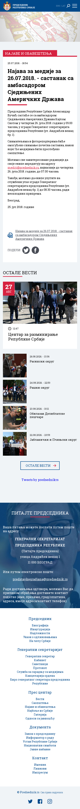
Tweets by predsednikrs (40, 480)
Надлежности (40, 633)
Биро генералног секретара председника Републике (40, 681)
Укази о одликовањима (40, 637)
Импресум (40, 772)
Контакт (40, 758)
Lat (63, 5)
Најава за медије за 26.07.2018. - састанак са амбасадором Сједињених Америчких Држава (43, 235)
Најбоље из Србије (40, 710)
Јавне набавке (40, 749)
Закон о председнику (40, 734)
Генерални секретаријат (40, 649)
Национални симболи (40, 745)
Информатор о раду (40, 737)
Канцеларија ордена (40, 676)
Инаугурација (40, 629)
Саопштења (40, 703)
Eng (58, 5)
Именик (40, 764)
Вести (40, 699)
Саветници (40, 664)
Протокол (40, 668)
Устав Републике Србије (40, 741)
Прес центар (40, 692)
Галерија (40, 714)
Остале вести (38, 465)
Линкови (40, 768)
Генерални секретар (40, 656)
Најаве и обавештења (40, 707)
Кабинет (40, 660)
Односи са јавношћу (40, 718)
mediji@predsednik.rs (23, 167)
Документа (40, 727)
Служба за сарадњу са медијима (40, 672)
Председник (40, 619)
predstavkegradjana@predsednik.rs (40, 579)
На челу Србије (40, 641)
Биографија (40, 625)
